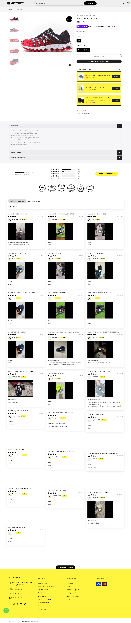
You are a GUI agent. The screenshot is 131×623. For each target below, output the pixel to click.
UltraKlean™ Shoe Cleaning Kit (94, 87)
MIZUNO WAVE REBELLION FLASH (63, 214)
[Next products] (119, 69)
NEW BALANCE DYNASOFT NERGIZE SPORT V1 (106, 332)
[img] (24, 173)
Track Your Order (43, 602)
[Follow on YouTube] (21, 604)
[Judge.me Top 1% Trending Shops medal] (90, 188)
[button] (55, 169)
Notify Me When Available (99, 61)
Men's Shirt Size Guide (45, 599)
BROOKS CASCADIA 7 (19, 332)
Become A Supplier (73, 589)
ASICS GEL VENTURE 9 (59, 490)
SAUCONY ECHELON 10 (98, 414)
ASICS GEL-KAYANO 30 (98, 214)
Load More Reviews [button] (65, 567)
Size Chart (82, 31)
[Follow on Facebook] (10, 604)
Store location (42, 596)
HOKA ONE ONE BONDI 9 (99, 492)
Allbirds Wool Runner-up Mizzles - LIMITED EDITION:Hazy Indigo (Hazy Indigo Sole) (63, 333)
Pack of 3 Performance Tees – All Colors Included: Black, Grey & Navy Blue (98, 98)
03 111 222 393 (17, 597)
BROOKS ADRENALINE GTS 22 (101, 293)
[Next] (70, 42)
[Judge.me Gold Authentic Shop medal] (61, 188)
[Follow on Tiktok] (25, 604)
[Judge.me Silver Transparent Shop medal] (71, 188)
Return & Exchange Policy (46, 586)
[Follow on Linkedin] (17, 604)
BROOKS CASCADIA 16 (19, 450)
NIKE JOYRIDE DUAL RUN (20, 411)
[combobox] (59, 3)
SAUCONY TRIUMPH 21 (59, 293)
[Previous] (23, 42)
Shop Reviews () (34, 201)
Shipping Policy (42, 583)
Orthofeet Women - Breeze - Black (62, 413)
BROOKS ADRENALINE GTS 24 (21, 488)
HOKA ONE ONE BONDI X (20, 214)
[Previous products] (115, 69)
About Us (70, 583)
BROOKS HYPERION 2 (59, 373)
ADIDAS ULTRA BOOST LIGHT (101, 371)
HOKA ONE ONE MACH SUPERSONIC (63, 451)
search (90, 3)
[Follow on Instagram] (14, 604)
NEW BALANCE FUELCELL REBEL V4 (23, 293)
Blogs (68, 599)
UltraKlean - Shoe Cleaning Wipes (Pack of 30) (98, 75)
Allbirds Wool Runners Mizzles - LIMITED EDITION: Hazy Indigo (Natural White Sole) (102, 454)
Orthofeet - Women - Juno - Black (22, 371)
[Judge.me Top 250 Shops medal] (80, 188)
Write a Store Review (107, 174)
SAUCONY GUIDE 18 (18, 527)
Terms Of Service (43, 606)
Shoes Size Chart (43, 589)
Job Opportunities (72, 593)
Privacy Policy (42, 609)
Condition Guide (43, 593)
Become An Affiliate (73, 596)
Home (11, 9)
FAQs (68, 586)
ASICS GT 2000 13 (57, 253)
